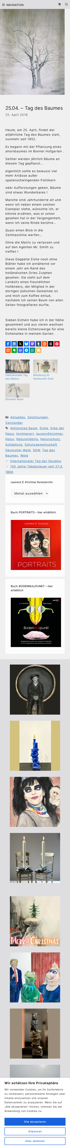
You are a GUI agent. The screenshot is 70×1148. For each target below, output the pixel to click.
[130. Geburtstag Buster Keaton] (35, 712)
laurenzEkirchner (49, 434)
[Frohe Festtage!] (35, 944)
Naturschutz (50, 439)
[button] (8, 343)
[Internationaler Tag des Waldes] (17, 366)
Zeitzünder (14, 423)
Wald (24, 455)
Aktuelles (17, 417)
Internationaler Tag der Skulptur (36, 461)
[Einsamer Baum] (17, 390)
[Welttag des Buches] (35, 768)
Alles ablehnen (35, 1140)
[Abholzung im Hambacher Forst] (45, 366)
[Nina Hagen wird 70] (35, 824)
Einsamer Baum (14, 399)
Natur (9, 439)
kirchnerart (25, 434)
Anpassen (35, 1131)
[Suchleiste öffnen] (66, 4)
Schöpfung (13, 444)
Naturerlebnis (27, 439)
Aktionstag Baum (24, 428)
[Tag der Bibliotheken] (35, 1056)
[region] (35, 1113)
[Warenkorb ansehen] (59, 4)
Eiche (44, 428)
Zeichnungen (37, 417)
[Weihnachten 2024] (35, 880)
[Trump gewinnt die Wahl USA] (35, 1000)
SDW (36, 450)
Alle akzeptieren (35, 1121)
